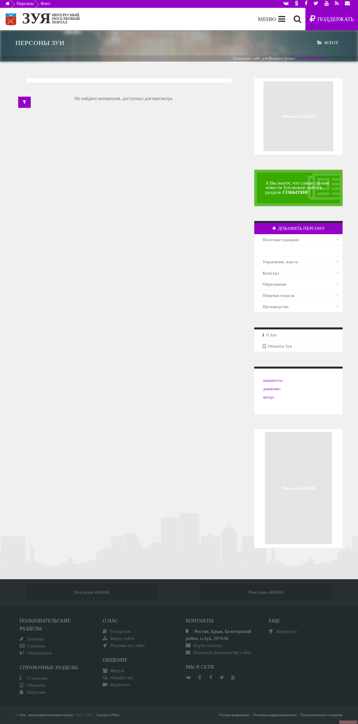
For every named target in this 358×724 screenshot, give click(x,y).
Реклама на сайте (127, 645)
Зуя (36, 18)
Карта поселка (208, 645)
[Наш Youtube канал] (326, 4)
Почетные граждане (281, 240)
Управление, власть (280, 262)
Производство (276, 306)
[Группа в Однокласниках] (297, 4)
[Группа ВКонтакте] (286, 4)
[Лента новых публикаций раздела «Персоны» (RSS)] (337, 4)
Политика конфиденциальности (275, 715)
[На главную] (12, 5)
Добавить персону (301, 228)
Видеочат (120, 684)
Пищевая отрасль (279, 295)
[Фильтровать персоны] (24, 102)
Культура (271, 273)
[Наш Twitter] (315, 4)
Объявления (39, 653)
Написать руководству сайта (222, 652)
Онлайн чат (121, 677)
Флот (45, 3)
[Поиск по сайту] (297, 19)
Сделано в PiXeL (108, 715)
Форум (117, 670)
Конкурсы (286, 631)
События (36, 646)
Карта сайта (122, 638)
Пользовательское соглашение (322, 715)
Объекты (36, 685)
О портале (120, 631)
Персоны (25, 3)
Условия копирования (233, 715)
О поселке (37, 678)
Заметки (35, 639)
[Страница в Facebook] (306, 4)
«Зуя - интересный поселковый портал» (46, 715)
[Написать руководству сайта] (347, 4)
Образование (274, 284)
